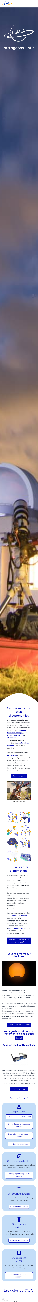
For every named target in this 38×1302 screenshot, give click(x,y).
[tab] (13, 801)
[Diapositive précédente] (8, 790)
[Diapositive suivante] (29, 790)
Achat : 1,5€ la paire (19, 1089)
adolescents (11, 738)
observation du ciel (15, 928)
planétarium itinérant (19, 915)
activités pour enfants (15, 735)
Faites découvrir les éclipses (19, 1025)
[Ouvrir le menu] (34, 3)
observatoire (12, 755)
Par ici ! (19, 1038)
